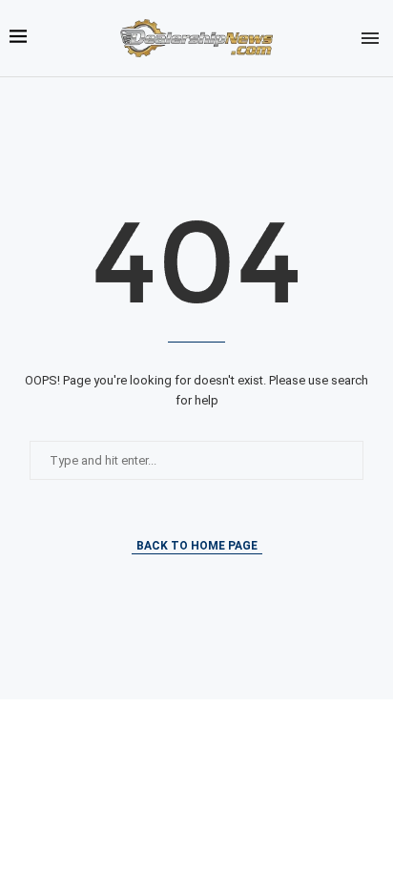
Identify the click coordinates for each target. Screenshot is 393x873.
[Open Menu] (370, 38)
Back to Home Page (197, 545)
